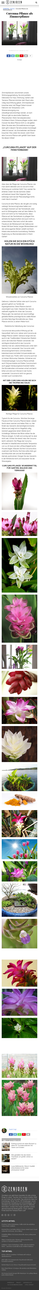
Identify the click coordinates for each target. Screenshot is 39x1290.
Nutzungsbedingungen (15, 1284)
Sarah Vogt (12, 1129)
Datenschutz (27, 1282)
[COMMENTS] (30, 55)
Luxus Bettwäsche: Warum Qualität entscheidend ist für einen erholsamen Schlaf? (23, 1168)
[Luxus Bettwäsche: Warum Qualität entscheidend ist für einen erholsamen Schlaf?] (6, 1169)
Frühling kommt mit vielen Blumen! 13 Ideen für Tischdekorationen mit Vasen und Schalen (23, 1145)
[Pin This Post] (22, 55)
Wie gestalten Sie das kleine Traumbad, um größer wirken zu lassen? (22, 1156)
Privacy (18, 1282)
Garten (12, 8)
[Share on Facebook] (8, 55)
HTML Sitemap (29, 1284)
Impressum (10, 1282)
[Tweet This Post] (13, 55)
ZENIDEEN (6, 8)
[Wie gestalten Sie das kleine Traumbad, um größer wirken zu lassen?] (6, 1158)
